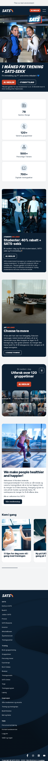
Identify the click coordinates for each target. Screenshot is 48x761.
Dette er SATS (7, 606)
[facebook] (27, 755)
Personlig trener (7, 658)
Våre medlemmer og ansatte (12, 702)
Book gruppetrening (9, 650)
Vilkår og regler (7, 738)
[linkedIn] (39, 755)
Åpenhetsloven (7, 636)
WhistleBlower (7, 631)
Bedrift (4, 610)
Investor (5, 627)
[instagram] (33, 755)
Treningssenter (7, 640)
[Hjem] (7, 10)
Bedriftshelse (6, 711)
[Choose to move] (24, 302)
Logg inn (5, 733)
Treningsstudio (7, 675)
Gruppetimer (6, 654)
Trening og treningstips (10, 707)
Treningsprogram (8, 688)
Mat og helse (6, 715)
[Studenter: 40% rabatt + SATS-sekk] (24, 211)
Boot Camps (6, 667)
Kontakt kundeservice (9, 729)
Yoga (3, 684)
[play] (41, 370)
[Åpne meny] (44, 10)
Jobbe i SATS (6, 614)
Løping (4, 692)
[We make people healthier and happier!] (24, 446)
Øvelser (4, 671)
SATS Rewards (7, 623)
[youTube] (44, 755)
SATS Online (6, 680)
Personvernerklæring (9, 725)
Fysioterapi (6, 663)
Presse (4, 619)
